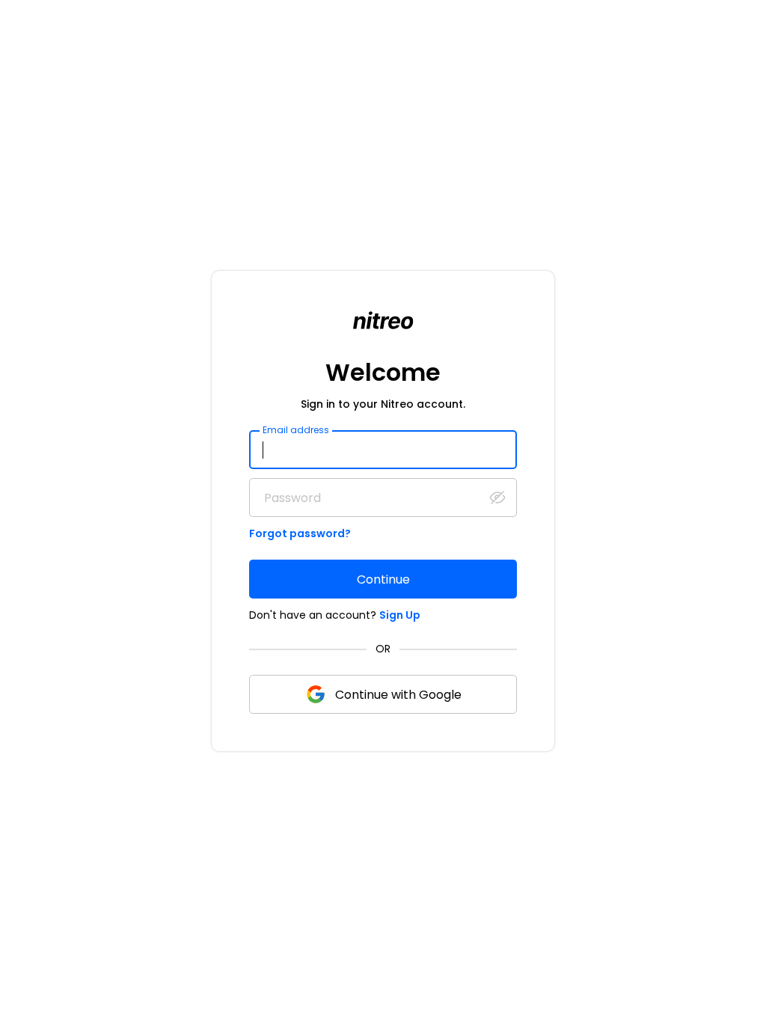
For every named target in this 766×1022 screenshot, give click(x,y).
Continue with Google (398, 694)
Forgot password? (300, 533)
